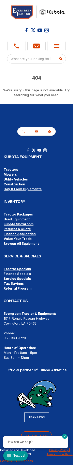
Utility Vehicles (16, 179)
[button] (16, 46)
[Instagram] (46, 30)
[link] (49, 131)
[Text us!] (15, 456)
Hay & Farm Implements (23, 189)
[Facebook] (26, 30)
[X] (33, 30)
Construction (14, 184)
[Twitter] (34, 150)
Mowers (10, 174)
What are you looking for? (31, 59)
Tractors (11, 169)
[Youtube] (39, 30)
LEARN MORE (36, 417)
